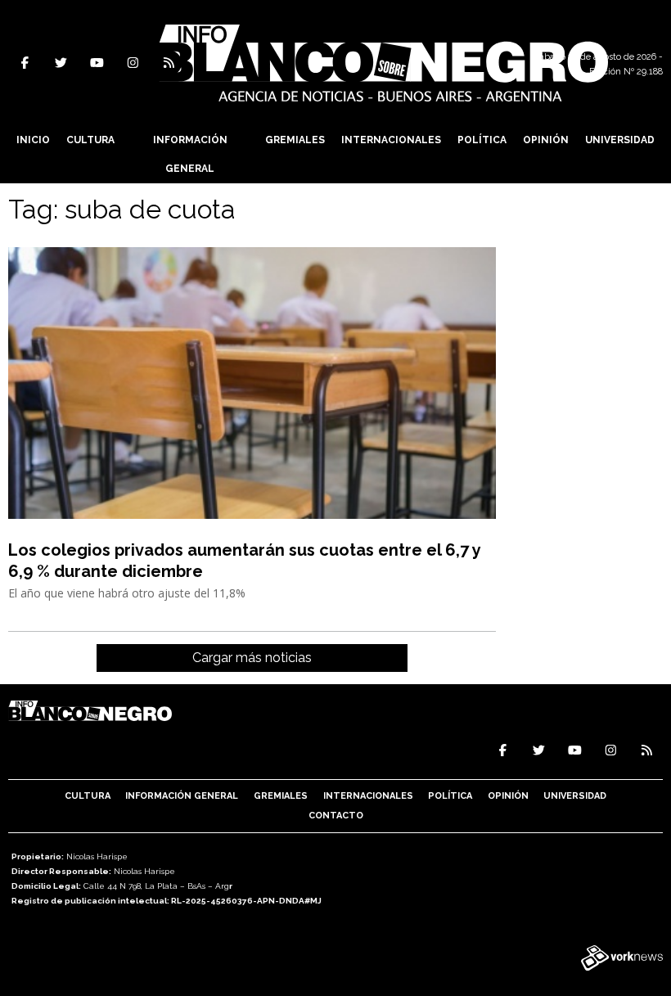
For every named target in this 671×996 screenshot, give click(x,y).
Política (482, 140)
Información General (190, 154)
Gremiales (295, 140)
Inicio (33, 140)
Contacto (335, 815)
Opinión (546, 140)
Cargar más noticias (252, 657)
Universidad (620, 140)
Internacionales (391, 140)
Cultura (90, 140)
